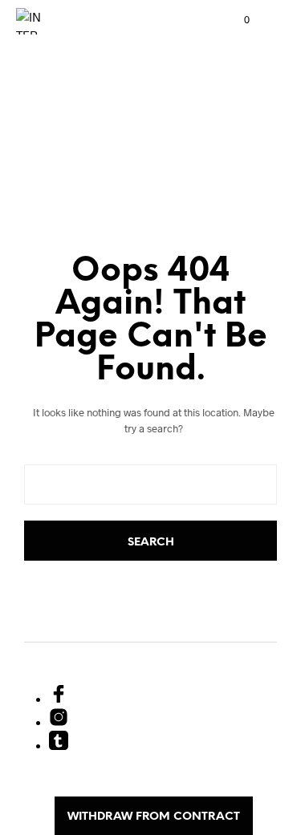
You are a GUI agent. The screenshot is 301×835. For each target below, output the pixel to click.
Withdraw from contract (153, 817)
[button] (236, 20)
